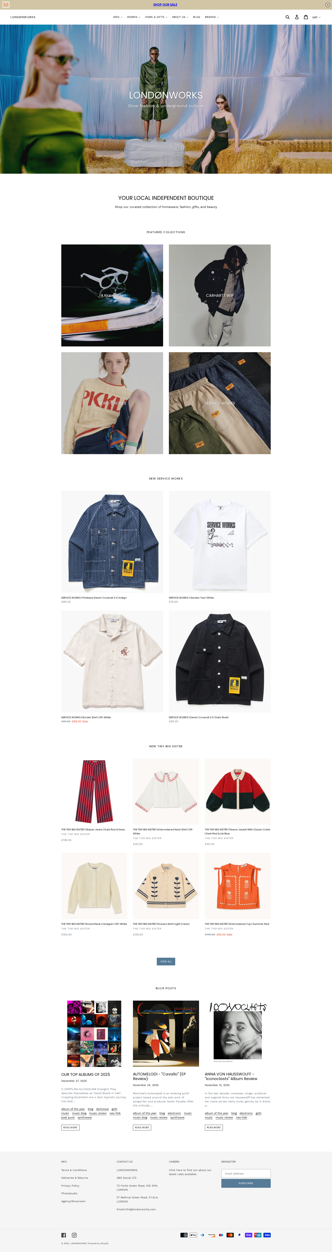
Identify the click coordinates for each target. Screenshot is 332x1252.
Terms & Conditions (74, 1170)
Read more (70, 1127)
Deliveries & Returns (74, 1177)
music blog (79, 1113)
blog (90, 1108)
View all (166, 961)
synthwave (85, 1117)
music (65, 1113)
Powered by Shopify (98, 1243)
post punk (68, 1117)
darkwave (102, 1108)
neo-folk (115, 1113)
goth (114, 1108)
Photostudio (69, 1193)
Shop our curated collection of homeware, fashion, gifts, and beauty (166, 207)
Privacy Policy (70, 1185)
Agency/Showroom (73, 1201)
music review (98, 1113)
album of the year (73, 1108)
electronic (174, 1113)
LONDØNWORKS (23, 17)
